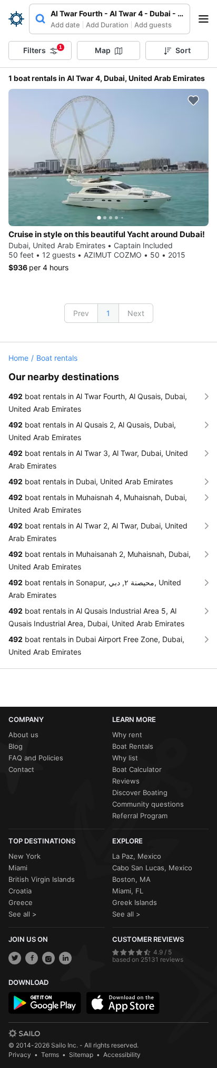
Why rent (127, 734)
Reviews (126, 781)
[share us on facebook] (31, 958)
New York (24, 856)
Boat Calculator (137, 769)
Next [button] (135, 313)
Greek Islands (134, 902)
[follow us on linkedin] (65, 958)
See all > (22, 914)
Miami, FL (127, 891)
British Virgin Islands (41, 879)
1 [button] (108, 313)
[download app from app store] (122, 1003)
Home (18, 357)
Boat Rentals (132, 746)
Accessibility (122, 1055)
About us (23, 734)
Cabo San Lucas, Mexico (152, 867)
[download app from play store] (44, 1003)
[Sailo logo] (24, 1033)
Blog (15, 746)
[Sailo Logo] (16, 19)
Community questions (148, 804)
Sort (183, 50)
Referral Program (139, 815)
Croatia (20, 891)
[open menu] (207, 18)
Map (103, 50)
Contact (21, 769)
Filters (42, 49)
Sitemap (81, 1055)
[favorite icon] (193, 100)
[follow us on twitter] (14, 958)
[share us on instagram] (48, 958)
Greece (20, 902)
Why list (125, 758)
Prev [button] (81, 313)
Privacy (19, 1055)
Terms (50, 1055)
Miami (17, 867)
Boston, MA (131, 879)
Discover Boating (139, 792)
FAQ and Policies (35, 758)
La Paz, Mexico (136, 856)
